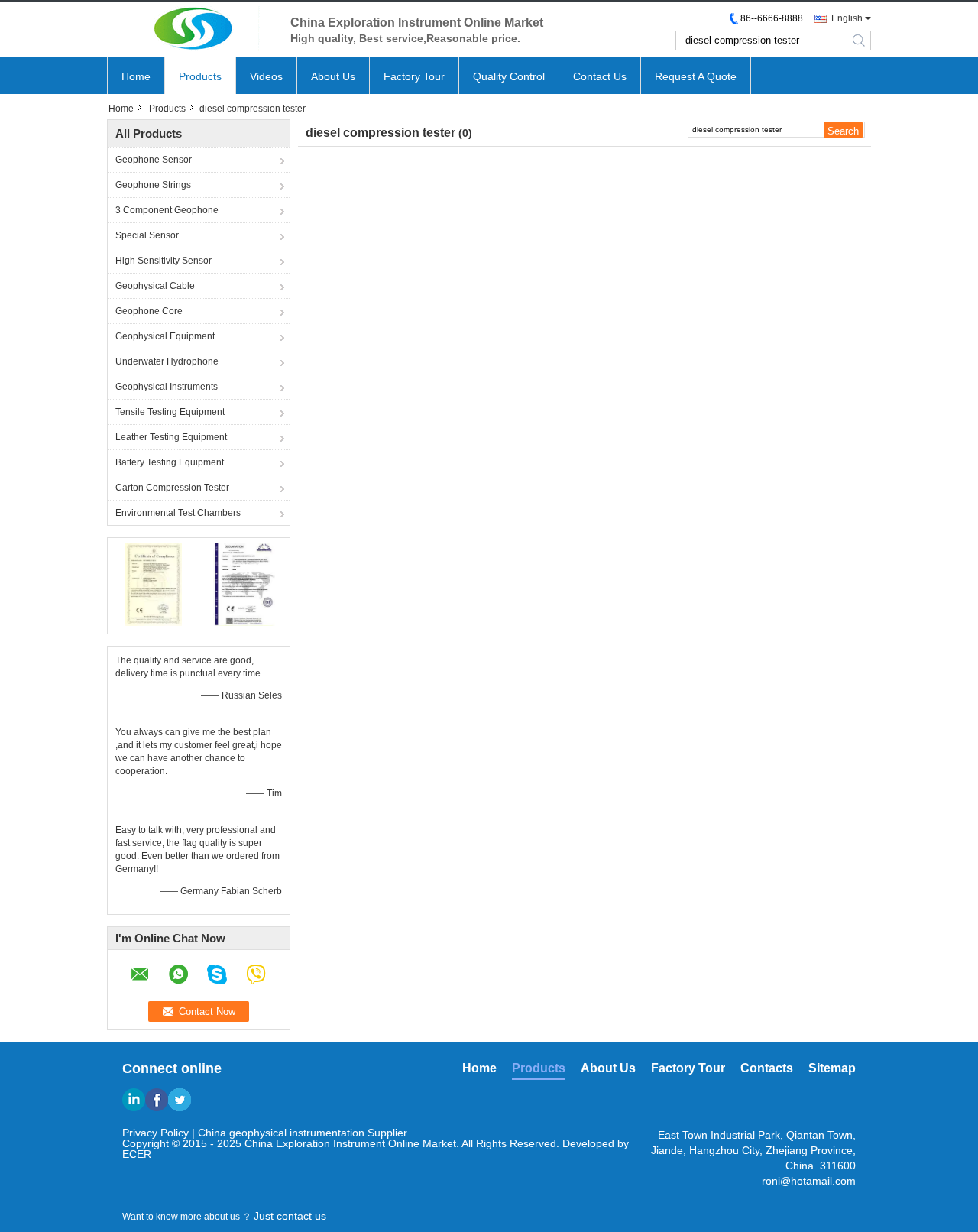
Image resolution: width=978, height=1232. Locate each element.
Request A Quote (696, 76)
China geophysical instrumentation (281, 1133)
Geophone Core (149, 311)
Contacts (766, 1068)
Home (136, 76)
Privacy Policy (155, 1133)
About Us (333, 76)
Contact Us (600, 76)
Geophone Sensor (153, 159)
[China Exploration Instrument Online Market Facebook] (156, 1100)
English (847, 18)
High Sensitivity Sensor (163, 260)
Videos (266, 76)
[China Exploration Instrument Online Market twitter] (179, 1100)
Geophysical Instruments (166, 386)
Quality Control (509, 76)
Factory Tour (414, 76)
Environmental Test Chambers (178, 512)
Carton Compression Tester (172, 487)
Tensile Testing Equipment (170, 412)
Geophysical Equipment (165, 336)
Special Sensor (147, 235)
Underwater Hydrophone (167, 361)
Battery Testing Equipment (169, 462)
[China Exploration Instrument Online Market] (191, 28)
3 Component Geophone (167, 210)
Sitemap (832, 1068)
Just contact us (290, 1216)
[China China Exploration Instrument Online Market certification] (153, 584)
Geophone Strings (153, 185)
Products (200, 76)
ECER (136, 1154)
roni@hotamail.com (809, 1181)
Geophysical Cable (155, 285)
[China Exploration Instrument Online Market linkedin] (133, 1100)
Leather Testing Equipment (171, 437)
